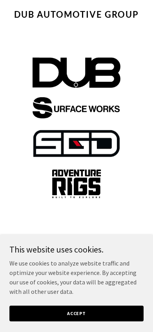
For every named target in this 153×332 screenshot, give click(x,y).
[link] (76, 15)
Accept (76, 313)
